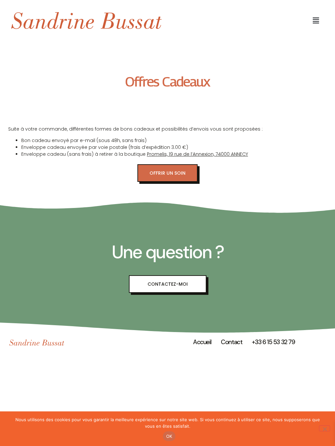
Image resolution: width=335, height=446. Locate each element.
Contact (231, 342)
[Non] (324, 428)
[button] (316, 20)
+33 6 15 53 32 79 (273, 342)
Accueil (202, 342)
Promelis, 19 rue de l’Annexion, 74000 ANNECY (197, 154)
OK (169, 436)
